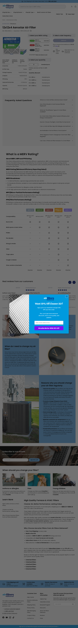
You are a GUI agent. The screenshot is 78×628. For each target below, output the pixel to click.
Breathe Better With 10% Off (48, 328)
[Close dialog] (66, 296)
